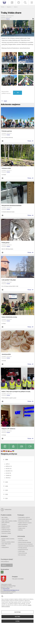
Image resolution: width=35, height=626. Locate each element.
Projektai (4, 545)
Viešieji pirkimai (5, 547)
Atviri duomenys (22, 555)
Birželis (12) (9, 466)
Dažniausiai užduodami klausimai (26, 546)
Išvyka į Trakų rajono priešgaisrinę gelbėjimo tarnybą (16, 391)
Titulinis (3, 7)
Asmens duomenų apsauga (24, 542)
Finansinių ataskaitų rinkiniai (8, 542)
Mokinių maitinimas (22, 526)
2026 (6, 459)
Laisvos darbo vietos (23, 540)
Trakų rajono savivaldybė (18, 578)
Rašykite (4, 565)
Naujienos (9, 7)
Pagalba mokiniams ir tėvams (25, 522)
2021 (6, 498)
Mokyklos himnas (6, 527)
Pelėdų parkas (5, 242)
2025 (6, 482)
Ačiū (16, 92)
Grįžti (5, 101)
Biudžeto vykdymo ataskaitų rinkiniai (8, 539)
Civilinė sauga (21, 551)
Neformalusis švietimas (23, 521)
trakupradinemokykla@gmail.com (11, 590)
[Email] (2, 572)
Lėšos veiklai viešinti (6, 543)
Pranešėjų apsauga (22, 547)
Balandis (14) (9, 470)
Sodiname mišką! (6, 168)
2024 (6, 486)
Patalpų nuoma (21, 528)
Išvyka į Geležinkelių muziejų (9, 317)
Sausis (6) (8, 477)
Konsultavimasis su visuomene (25, 544)
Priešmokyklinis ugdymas (24, 517)
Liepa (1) (8, 464)
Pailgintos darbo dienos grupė (25, 519)
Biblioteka (20, 530)
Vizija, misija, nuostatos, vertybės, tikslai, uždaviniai (9, 521)
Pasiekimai (4, 524)
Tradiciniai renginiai (6, 529)
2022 (6, 494)
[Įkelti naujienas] (12, 2)
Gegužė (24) (8, 468)
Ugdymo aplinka (5, 519)
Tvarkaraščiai (7, 509)
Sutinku (18, 621)
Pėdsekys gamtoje (7, 131)
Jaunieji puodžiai (6, 354)
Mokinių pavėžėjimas (23, 524)
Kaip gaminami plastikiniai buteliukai (11, 205)
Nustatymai (17, 612)
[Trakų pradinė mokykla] (4, 2)
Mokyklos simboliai (6, 526)
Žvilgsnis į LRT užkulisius (8, 428)
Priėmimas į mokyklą (6, 533)
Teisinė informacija (22, 553)
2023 (6, 490)
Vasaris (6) (8, 475)
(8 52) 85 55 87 (6, 588)
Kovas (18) (8, 473)
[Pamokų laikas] (18, 2)
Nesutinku (17, 616)
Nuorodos (20, 538)
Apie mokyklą (5, 517)
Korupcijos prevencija (23, 549)
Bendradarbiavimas (6, 531)
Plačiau (29, 141)
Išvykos (15, 7)
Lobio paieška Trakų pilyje (9, 280)
